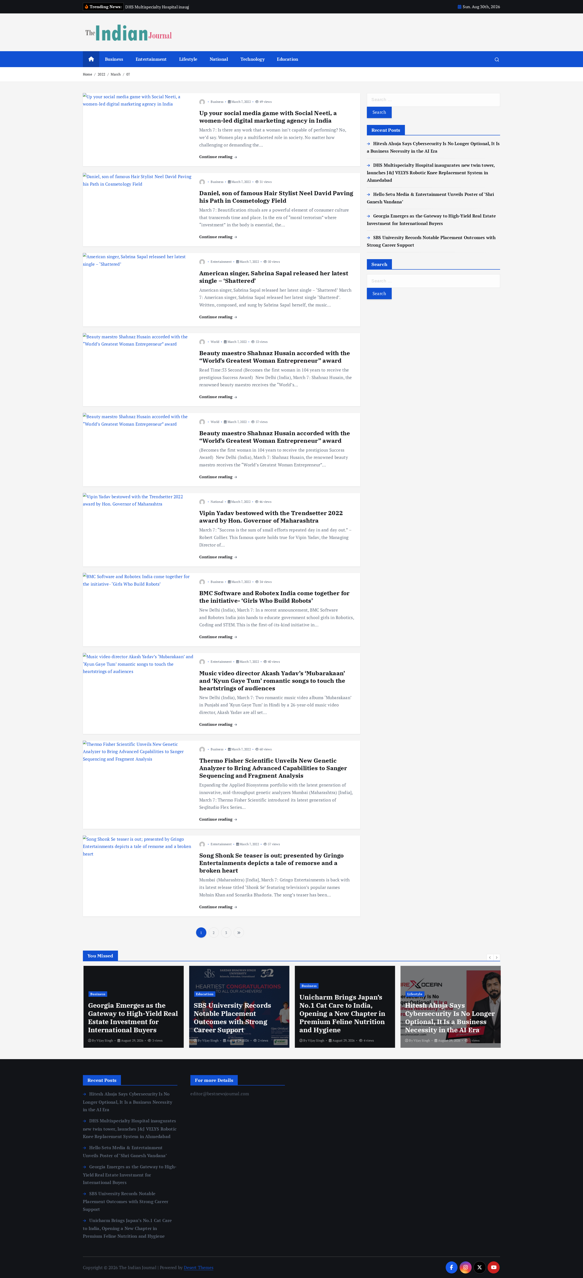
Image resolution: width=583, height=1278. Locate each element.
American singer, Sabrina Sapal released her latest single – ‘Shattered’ (273, 276)
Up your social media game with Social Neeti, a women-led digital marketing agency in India (268, 116)
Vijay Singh (104, 1040)
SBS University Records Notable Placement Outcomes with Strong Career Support (232, 1017)
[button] (490, 957)
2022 (101, 74)
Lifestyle (188, 59)
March (116, 74)
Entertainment (151, 59)
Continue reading (216, 156)
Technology (252, 59)
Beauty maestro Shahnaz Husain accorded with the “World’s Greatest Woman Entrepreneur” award (274, 356)
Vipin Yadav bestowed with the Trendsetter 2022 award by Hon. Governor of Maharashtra (271, 516)
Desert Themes (198, 1267)
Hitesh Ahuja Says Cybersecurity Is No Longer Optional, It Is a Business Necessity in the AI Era (449, 1017)
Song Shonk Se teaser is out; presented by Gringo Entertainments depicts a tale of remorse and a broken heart (271, 862)
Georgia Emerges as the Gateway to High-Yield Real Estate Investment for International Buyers (132, 1017)
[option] (133, 1007)
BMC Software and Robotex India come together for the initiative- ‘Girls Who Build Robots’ (274, 596)
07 (128, 74)
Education (287, 59)
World (215, 341)
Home (87, 74)
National (219, 59)
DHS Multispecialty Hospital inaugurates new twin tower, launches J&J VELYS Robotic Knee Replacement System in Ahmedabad (431, 172)
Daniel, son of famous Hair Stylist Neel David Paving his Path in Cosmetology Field (276, 196)
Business (114, 59)
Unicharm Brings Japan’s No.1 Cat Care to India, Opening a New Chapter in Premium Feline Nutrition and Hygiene (342, 1013)
